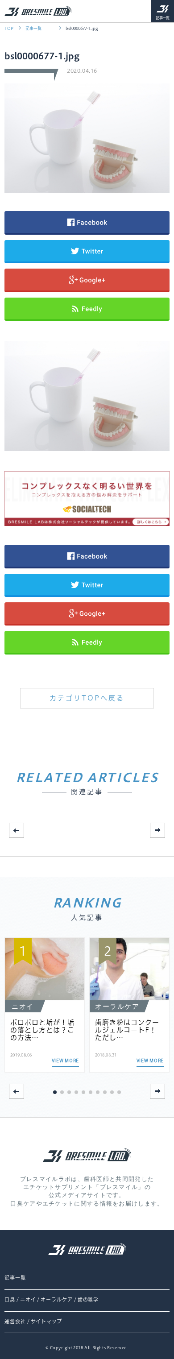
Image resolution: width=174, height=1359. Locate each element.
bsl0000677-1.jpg (82, 28)
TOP (8, 28)
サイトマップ (46, 1321)
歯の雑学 (88, 1300)
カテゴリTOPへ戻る (87, 698)
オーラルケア (56, 1300)
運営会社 (15, 1321)
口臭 (9, 1300)
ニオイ (28, 1300)
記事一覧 (163, 18)
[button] (157, 830)
